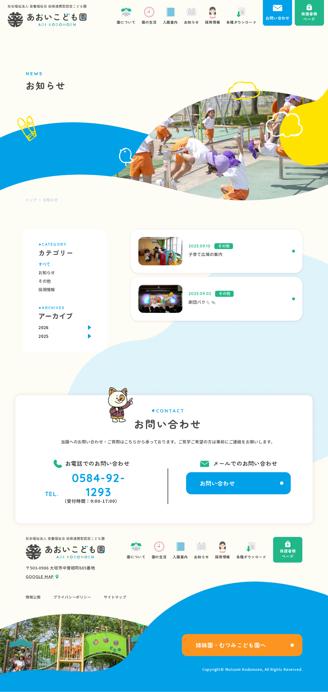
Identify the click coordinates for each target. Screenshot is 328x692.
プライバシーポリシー (72, 597)
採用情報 (46, 289)
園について (136, 556)
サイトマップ (115, 597)
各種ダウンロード (251, 556)
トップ (31, 199)
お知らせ (46, 272)
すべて (44, 264)
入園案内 (180, 556)
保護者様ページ (288, 553)
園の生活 (159, 556)
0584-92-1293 (98, 485)
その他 (44, 281)
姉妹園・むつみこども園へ (231, 645)
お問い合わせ (217, 483)
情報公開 (33, 597)
